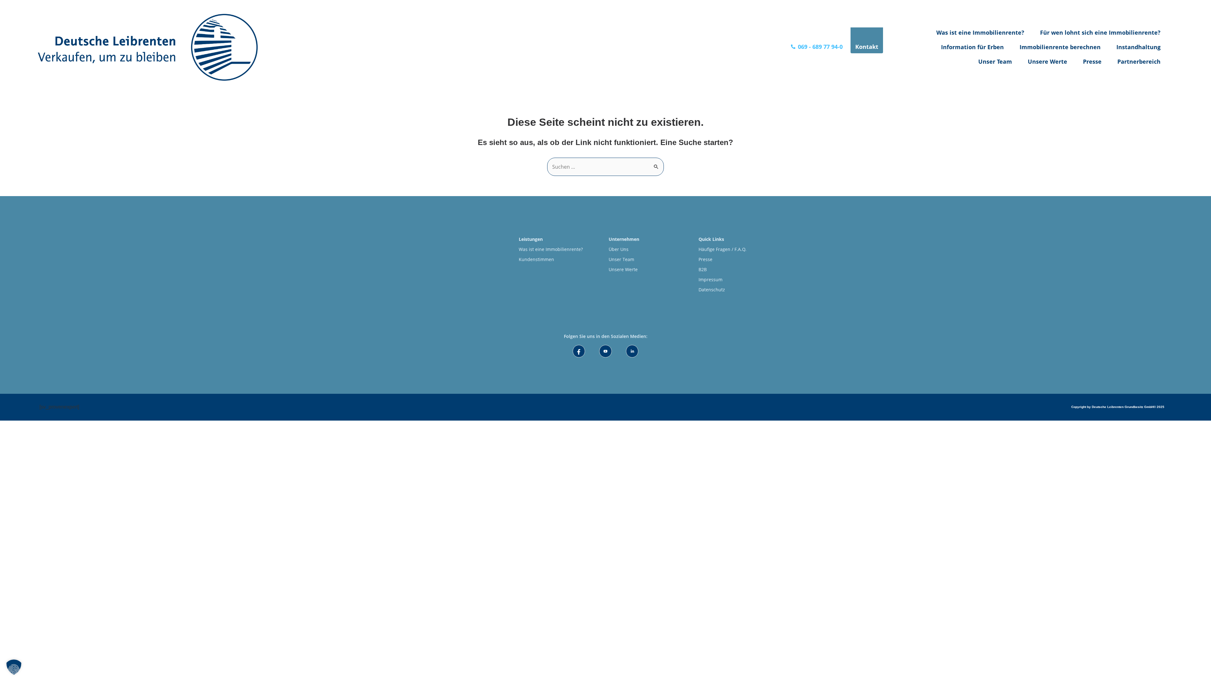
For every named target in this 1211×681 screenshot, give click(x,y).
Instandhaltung (1138, 47)
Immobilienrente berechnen (1060, 47)
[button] (14, 667)
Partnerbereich (1139, 61)
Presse (1092, 61)
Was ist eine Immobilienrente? (980, 32)
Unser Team (995, 61)
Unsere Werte (1047, 61)
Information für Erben (972, 47)
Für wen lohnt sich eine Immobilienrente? (1100, 32)
